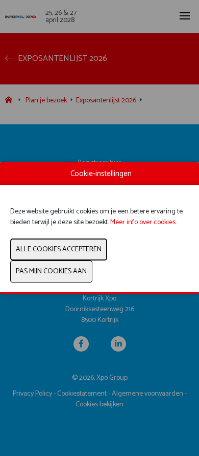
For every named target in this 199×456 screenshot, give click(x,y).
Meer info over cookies (143, 222)
